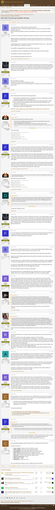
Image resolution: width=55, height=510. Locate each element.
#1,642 (52, 62)
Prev (3, 22)
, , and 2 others (20, 168)
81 (9, 22)
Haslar (6, 488)
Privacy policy (46, 505)
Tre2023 (49, 488)
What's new (33, 5)
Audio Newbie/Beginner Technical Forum (20, 488)
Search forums (9, 7)
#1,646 (52, 144)
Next (19, 22)
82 (11, 22)
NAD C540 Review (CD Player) (12, 478)
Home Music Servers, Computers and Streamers (22, 483)
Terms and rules (40, 505)
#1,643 (52, 78)
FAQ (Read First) (5, 5)
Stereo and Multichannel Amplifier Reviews (20, 475)
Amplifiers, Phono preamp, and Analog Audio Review (18, 493)
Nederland (7, 406)
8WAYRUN (33, 508)
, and (18, 371)
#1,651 (52, 246)
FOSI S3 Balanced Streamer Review (14, 482)
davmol (49, 483)
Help (51, 505)
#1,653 (52, 292)
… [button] (7, 22)
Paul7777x (49, 492)
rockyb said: (14, 294)
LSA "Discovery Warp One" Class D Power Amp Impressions (26, 411)
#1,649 (52, 214)
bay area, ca (7, 329)
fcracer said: (14, 117)
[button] (37, 5)
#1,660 (52, 440)
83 (13, 22)
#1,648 (52, 192)
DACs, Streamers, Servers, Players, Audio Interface (22, 479)
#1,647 (52, 172)
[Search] (53, 5)
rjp (5, 475)
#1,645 (52, 114)
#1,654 (52, 313)
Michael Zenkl (48, 473)
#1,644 (52, 93)
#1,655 (52, 332)
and (16, 111)
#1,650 (52, 230)
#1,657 (52, 374)
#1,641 (52, 25)
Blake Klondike (7, 493)
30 (5, 484)
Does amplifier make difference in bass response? (18, 491)
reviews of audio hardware (25, 10)
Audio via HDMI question (11, 487)
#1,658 (52, 394)
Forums (27, 5)
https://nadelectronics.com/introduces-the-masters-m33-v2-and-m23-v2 (32, 108)
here (13, 11)
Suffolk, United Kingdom (6, 129)
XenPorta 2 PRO (22, 508)
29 (32, 483)
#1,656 (52, 351)
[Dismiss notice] (53, 10)
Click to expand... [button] (32, 128)
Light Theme (4, 505)
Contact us (33, 505)
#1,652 (52, 276)
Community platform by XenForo (20, 507)
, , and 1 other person (21, 58)
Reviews (13, 5)
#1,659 (52, 419)
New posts (3, 7)
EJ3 (50, 479)
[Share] (50, 25)
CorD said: (14, 422)
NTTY (6, 479)
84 (15, 22)
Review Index (20, 5)
